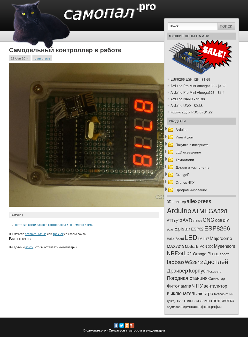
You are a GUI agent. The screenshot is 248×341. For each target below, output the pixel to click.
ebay (170, 229)
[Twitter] (121, 325)
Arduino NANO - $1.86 (187, 98)
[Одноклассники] (127, 325)
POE (215, 254)
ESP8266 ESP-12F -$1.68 (190, 79)
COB (218, 220)
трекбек (58, 234)
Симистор (216, 278)
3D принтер (176, 201)
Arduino (181, 129)
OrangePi (183, 174)
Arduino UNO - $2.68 (186, 105)
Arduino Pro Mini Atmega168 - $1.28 (198, 85)
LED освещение (188, 152)
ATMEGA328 (209, 210)
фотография (211, 306)
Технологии (185, 159)
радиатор (173, 306)
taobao (175, 261)
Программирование (191, 189)
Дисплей (216, 261)
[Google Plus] (132, 325)
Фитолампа (179, 285)
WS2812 (194, 261)
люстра (205, 293)
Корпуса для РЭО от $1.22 (191, 112)
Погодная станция (187, 277)
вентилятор (215, 286)
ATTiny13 (174, 220)
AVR (187, 219)
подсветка (223, 300)
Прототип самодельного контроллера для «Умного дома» (53, 224)
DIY (226, 220)
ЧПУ (197, 285)
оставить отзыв (35, 234)
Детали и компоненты (193, 167)
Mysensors (224, 245)
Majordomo (221, 238)
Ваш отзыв (42, 58)
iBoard (179, 238)
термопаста (191, 306)
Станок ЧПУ (185, 182)
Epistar (182, 228)
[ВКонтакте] (116, 325)
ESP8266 (217, 227)
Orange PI (202, 253)
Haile (170, 238)
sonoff (224, 253)
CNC (208, 219)
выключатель (182, 293)
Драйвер (177, 270)
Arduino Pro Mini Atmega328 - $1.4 (197, 92)
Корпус (197, 270)
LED (191, 237)
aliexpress (198, 201)
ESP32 (197, 229)
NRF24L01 (179, 253)
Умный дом (185, 137)
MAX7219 (175, 246)
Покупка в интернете (192, 144)
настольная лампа (194, 300)
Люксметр (214, 271)
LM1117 (203, 238)
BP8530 (197, 220)
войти (29, 247)
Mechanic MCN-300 (199, 246)
